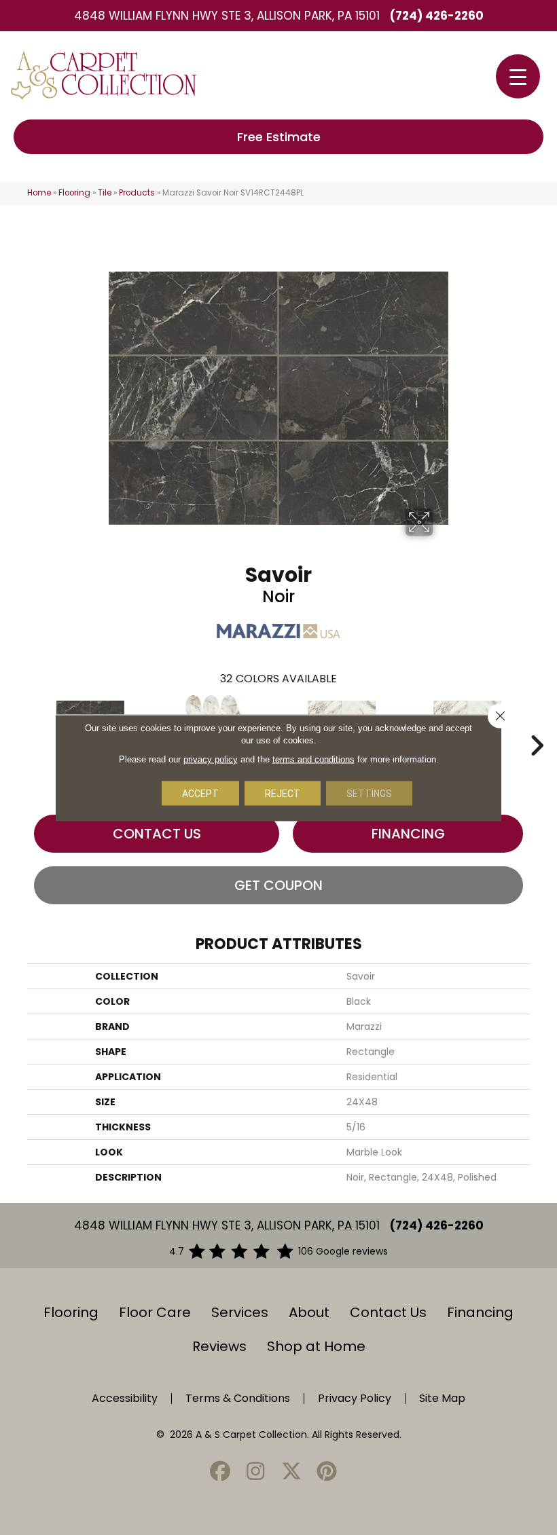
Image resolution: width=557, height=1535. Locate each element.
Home (39, 192)
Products (137, 192)
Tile (104, 192)
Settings (369, 793)
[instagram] (256, 1472)
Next (536, 725)
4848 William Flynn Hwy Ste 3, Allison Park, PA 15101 (227, 15)
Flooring (74, 192)
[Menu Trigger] (518, 76)
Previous (20, 725)
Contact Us (157, 833)
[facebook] (220, 1472)
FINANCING (408, 833)
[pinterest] (327, 1472)
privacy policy (210, 759)
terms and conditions (313, 759)
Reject (282, 793)
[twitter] (291, 1472)
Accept (200, 793)
